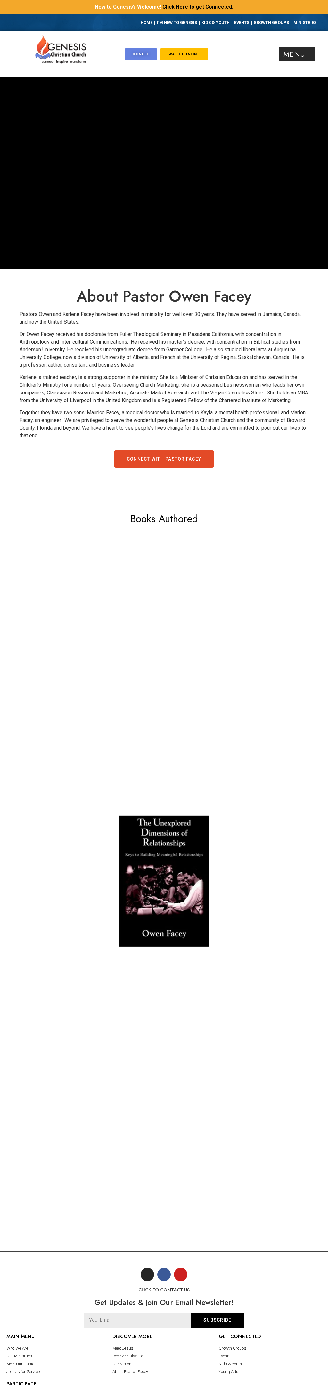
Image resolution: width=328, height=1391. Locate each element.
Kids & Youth (215, 22)
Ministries (304, 22)
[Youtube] (47, 23)
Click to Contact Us (163, 1290)
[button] (297, 54)
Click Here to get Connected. (197, 7)
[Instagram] (38, 23)
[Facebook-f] (164, 1274)
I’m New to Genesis (177, 22)
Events (241, 22)
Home (146, 22)
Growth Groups (271, 22)
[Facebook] (28, 23)
